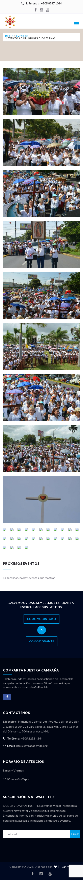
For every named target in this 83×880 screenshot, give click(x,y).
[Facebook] (35, 10)
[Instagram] (41, 10)
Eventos (22, 36)
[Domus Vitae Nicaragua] (13, 21)
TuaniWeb (67, 866)
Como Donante (41, 641)
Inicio (9, 36)
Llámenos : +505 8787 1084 (44, 3)
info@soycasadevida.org (32, 745)
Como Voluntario (41, 619)
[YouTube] (48, 10)
